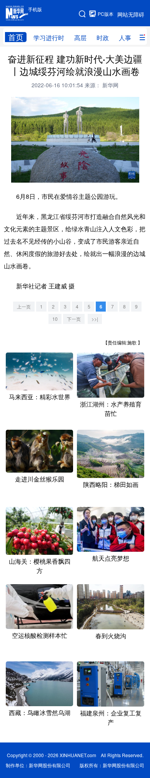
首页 (15, 37)
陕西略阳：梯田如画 (110, 484)
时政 (103, 37)
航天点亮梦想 (110, 558)
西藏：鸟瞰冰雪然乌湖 (39, 712)
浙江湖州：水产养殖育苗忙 (111, 409)
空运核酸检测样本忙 (39, 635)
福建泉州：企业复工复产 (111, 718)
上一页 (24, 306)
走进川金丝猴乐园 (39, 479)
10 (55, 318)
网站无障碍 (130, 14)
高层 (80, 37)
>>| (95, 318)
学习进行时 (48, 37)
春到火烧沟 (110, 635)
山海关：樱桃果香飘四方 (39, 566)
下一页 (74, 318)
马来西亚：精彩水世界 (39, 396)
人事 (125, 37)
